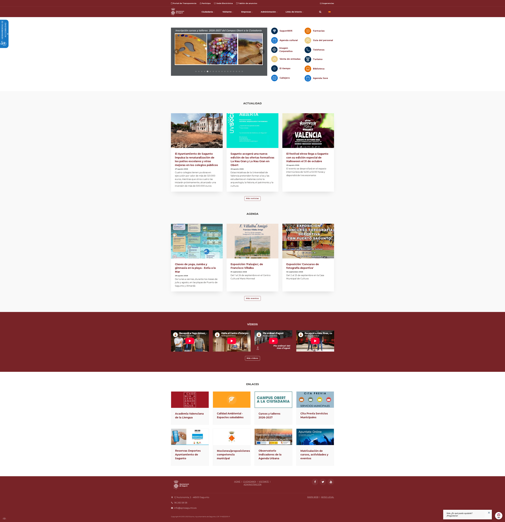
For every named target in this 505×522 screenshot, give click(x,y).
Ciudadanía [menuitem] (207, 12)
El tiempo (285, 68)
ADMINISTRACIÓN (252, 484)
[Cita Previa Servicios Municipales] (315, 400)
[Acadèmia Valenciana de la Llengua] (190, 400)
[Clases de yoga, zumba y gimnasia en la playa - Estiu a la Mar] (197, 242)
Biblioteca (318, 68)
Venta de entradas (290, 59)
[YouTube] (330, 482)
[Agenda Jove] (308, 78)
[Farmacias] (308, 31)
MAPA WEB (312, 497)
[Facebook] (315, 482)
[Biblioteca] (308, 68)
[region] (219, 52)
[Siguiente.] (262, 52)
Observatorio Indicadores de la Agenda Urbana (270, 454)
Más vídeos (252, 358)
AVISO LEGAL (327, 497)
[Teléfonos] (308, 50)
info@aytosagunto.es (185, 508)
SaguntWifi (286, 31)
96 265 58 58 (180, 502)
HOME (237, 481)
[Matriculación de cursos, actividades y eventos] (315, 437)
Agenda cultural (289, 40)
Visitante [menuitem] (227, 12)
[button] (320, 12)
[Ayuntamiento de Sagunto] (177, 12)
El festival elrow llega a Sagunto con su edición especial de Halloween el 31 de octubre (307, 157)
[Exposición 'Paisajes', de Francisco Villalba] (252, 242)
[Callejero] (274, 78)
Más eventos (252, 298)
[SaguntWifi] (274, 31)
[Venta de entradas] (274, 59)
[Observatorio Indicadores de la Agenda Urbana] (273, 437)
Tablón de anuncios (247, 3)
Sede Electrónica (224, 3)
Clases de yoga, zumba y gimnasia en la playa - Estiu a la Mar (195, 268)
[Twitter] (323, 482)
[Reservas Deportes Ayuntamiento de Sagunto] (190, 437)
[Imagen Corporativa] (274, 50)
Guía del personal (323, 40)
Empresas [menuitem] (246, 12)
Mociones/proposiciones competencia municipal (233, 454)
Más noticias (252, 198)
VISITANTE (264, 481)
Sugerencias (328, 3)
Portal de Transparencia (184, 3)
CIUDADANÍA (249, 481)
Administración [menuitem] (268, 12)
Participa (206, 3)
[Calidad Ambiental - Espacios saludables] (232, 400)
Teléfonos (318, 50)
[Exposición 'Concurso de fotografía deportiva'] (308, 242)
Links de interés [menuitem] (294, 12)
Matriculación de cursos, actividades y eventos (314, 454)
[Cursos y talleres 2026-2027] (273, 400)
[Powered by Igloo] (4, 518)
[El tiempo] (274, 68)
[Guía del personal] (308, 40)
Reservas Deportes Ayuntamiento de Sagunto (188, 454)
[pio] (219, 52)
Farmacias (319, 31)
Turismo (317, 59)
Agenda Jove (320, 78)
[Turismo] (308, 59)
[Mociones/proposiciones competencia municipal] (232, 437)
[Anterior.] (176, 52)
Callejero (285, 78)
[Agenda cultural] (274, 40)
